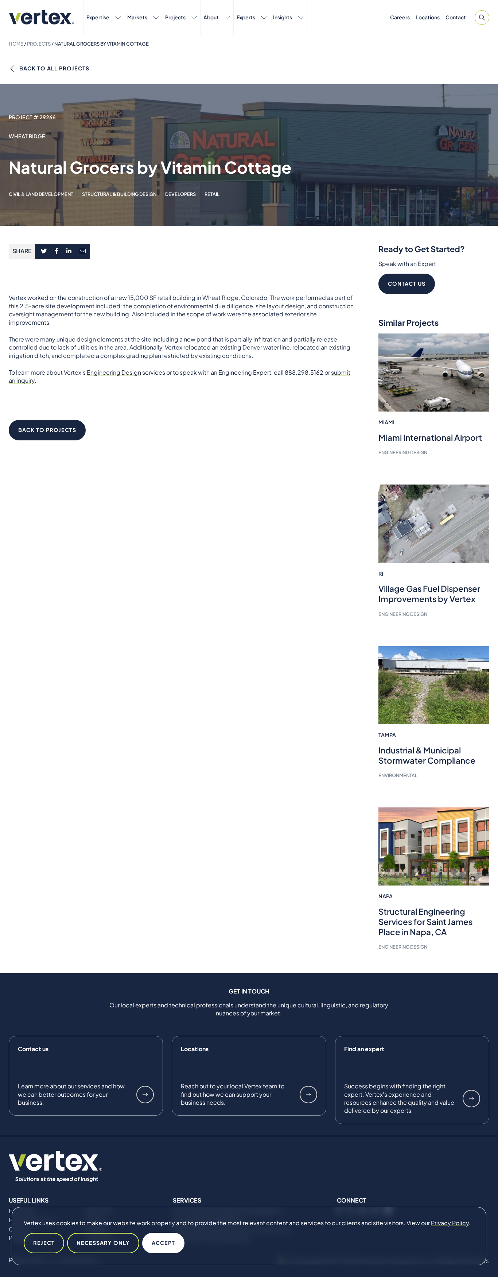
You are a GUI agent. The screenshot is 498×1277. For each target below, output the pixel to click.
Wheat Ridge (27, 136)
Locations (428, 17)
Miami (386, 422)
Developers (180, 194)
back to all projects (54, 68)
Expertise (97, 17)
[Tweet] (43, 251)
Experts (246, 17)
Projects (175, 17)
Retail (212, 194)
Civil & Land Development (41, 194)
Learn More (145, 1094)
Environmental (397, 775)
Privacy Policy (450, 1223)
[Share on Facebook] (56, 251)
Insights (282, 17)
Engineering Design (114, 372)
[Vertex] (41, 17)
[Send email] (83, 251)
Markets (137, 17)
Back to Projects (47, 430)
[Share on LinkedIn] (69, 251)
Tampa (387, 735)
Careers (400, 17)
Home (16, 44)
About (211, 17)
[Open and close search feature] (482, 17)
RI (380, 573)
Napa (385, 896)
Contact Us (406, 283)
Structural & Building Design (119, 194)
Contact (456, 17)
